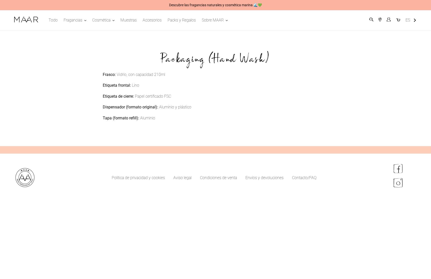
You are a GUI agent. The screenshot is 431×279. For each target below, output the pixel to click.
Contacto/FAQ (304, 177)
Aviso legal (182, 177)
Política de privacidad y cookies (138, 177)
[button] (411, 20)
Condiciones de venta (218, 177)
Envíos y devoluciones (264, 177)
